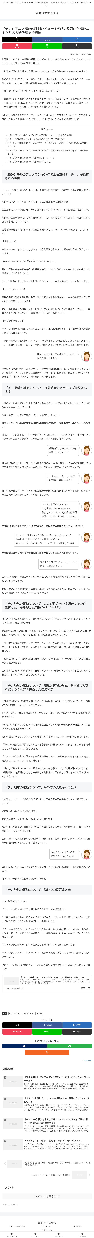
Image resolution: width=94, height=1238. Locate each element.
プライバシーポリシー (17, 1226)
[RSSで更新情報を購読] (47, 1052)
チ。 (33, 1013)
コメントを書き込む (47, 1196)
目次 (43, 129)
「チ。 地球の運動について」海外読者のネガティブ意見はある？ (36, 139)
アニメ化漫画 (23, 1013)
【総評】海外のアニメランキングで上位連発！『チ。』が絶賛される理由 (40, 135)
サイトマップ (77, 1226)
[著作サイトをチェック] (24, 1046)
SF (5, 1013)
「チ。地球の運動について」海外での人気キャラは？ (31, 158)
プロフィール (47, 1226)
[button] (77, 46)
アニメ (13, 1013)
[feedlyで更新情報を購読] (69, 1046)
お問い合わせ (47, 1230)
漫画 (40, 1013)
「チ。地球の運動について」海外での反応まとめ (29, 162)
